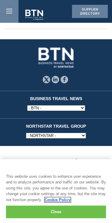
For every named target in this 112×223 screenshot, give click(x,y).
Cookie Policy (57, 200)
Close (56, 212)
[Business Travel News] (35, 15)
